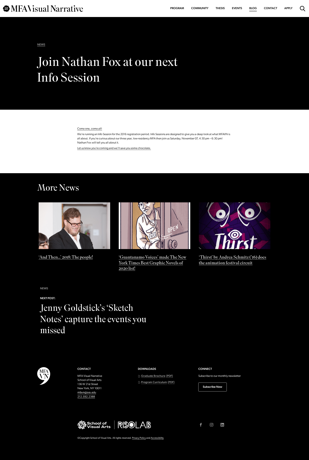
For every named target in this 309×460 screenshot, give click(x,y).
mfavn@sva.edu (86, 392)
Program (177, 8)
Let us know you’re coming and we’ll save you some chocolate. (114, 148)
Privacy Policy (139, 438)
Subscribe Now (212, 387)
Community (200, 8)
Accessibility (157, 438)
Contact (270, 8)
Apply (288, 8)
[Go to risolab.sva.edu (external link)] (134, 424)
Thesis (220, 8)
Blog (253, 8)
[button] (155, 376)
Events (237, 8)
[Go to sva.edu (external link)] (94, 424)
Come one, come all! (89, 128)
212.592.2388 (86, 396)
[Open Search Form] (302, 8)
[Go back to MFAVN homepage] (43, 8)
